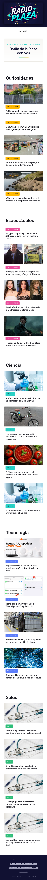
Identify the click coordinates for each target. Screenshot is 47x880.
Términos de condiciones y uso (23, 868)
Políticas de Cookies (24, 860)
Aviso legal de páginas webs (23, 864)
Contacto (24, 872)
